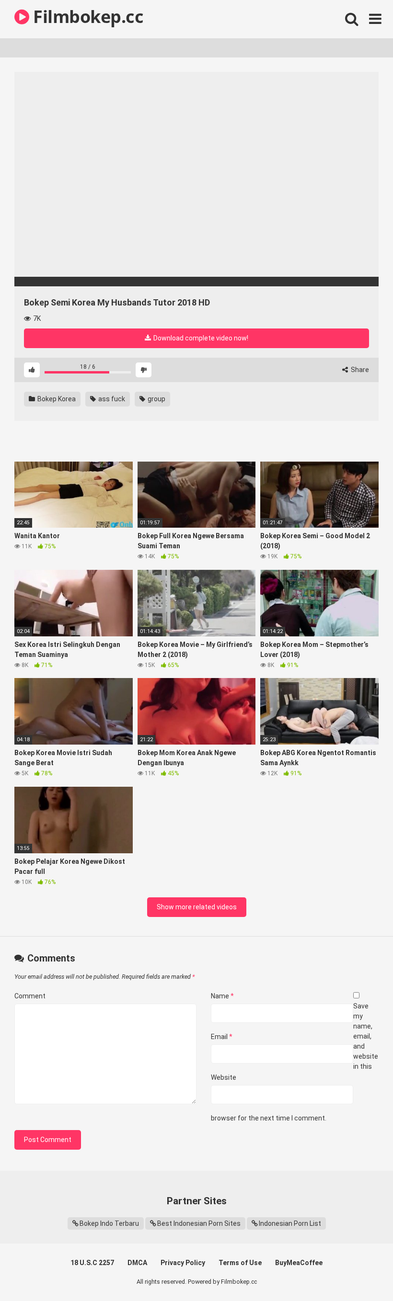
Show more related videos (197, 907)
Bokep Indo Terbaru (109, 1223)
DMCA (137, 1263)
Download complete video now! (200, 338)
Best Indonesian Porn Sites (199, 1223)
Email (221, 1037)
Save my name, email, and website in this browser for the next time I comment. (294, 1062)
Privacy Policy (183, 1263)
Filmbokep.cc (86, 16)
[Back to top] (361, 1272)
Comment (30, 996)
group (155, 399)
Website (223, 1077)
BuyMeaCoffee (299, 1263)
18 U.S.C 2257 (92, 1263)
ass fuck (111, 399)
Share (359, 369)
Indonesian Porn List (290, 1223)
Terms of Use (240, 1263)
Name (222, 996)
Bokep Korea (56, 399)
